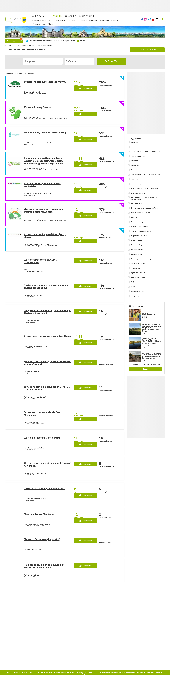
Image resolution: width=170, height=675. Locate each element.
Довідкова (93, 20)
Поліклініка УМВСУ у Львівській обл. (44, 488)
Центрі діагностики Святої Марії (42, 437)
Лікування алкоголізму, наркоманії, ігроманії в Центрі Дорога (43, 210)
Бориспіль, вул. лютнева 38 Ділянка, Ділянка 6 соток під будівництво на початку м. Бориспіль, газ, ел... (152, 355)
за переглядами (30, 73)
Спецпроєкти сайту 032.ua (42, 24)
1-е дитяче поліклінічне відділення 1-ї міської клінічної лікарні (45, 566)
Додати (145, 369)
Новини (40, 16)
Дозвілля (88, 16)
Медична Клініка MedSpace (39, 514)
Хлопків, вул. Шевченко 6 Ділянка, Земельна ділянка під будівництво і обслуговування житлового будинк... (151, 328)
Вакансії (114, 20)
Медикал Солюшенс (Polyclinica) (42, 539)
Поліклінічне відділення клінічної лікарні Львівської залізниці (46, 286)
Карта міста (72, 20)
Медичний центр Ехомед (37, 107)
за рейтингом (19, 73)
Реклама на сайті (39, 20)
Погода (50, 20)
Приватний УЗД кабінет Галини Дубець (45, 132)
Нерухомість (60, 20)
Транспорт (83, 20)
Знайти (112, 61)
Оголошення (104, 20)
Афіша (72, 16)
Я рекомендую (86, 88)
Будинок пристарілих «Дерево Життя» (45, 81)
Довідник (56, 16)
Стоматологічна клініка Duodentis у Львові (47, 336)
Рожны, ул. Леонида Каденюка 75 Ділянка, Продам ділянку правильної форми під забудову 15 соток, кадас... (151, 342)
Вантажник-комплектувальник (148, 314)
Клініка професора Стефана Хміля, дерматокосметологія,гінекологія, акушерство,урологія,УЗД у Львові (43, 161)
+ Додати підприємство (147, 50)
